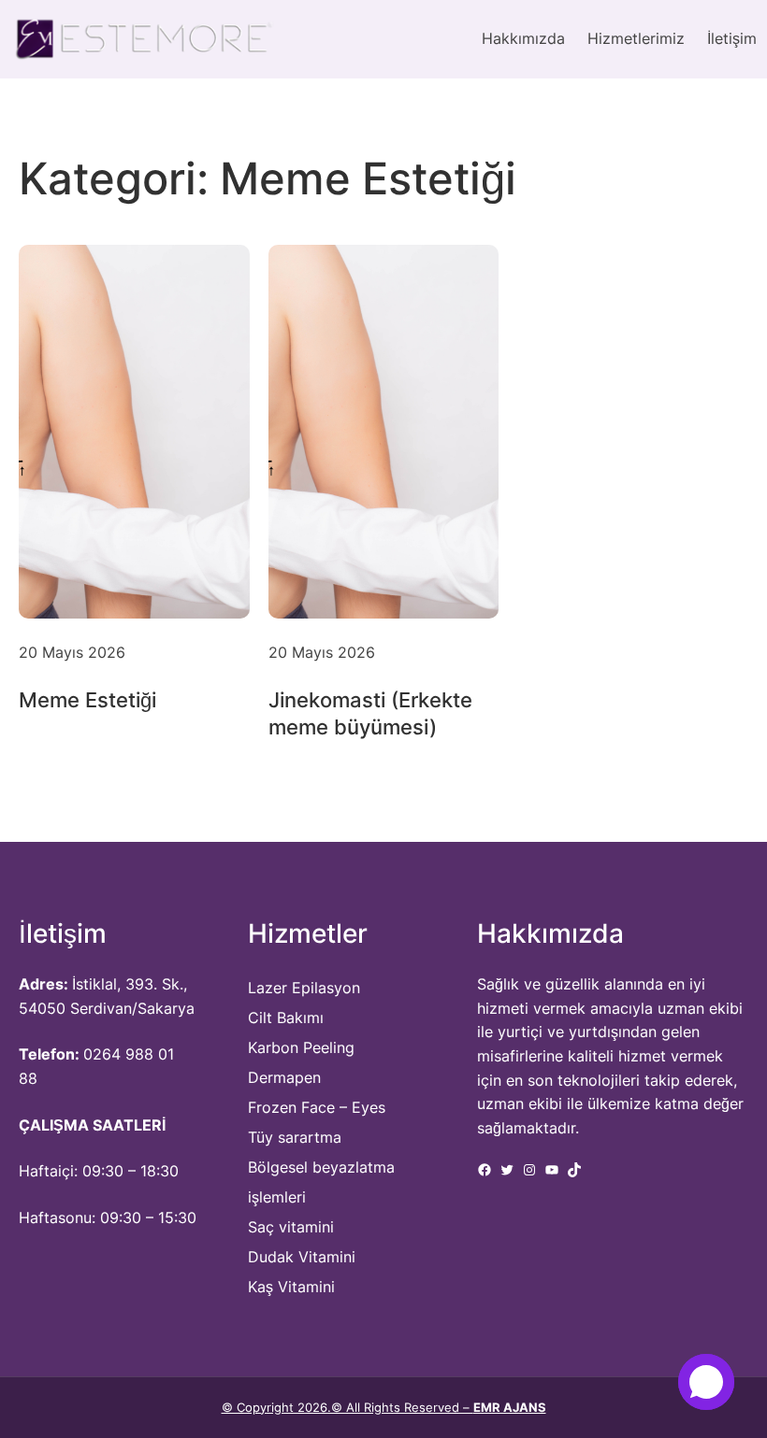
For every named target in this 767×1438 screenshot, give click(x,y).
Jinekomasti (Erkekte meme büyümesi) (370, 713)
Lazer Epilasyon (304, 987)
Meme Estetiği (87, 700)
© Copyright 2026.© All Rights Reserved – (384, 1407)
